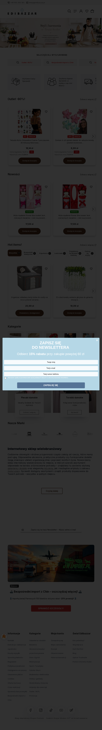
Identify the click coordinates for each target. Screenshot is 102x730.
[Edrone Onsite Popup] (51, 365)
